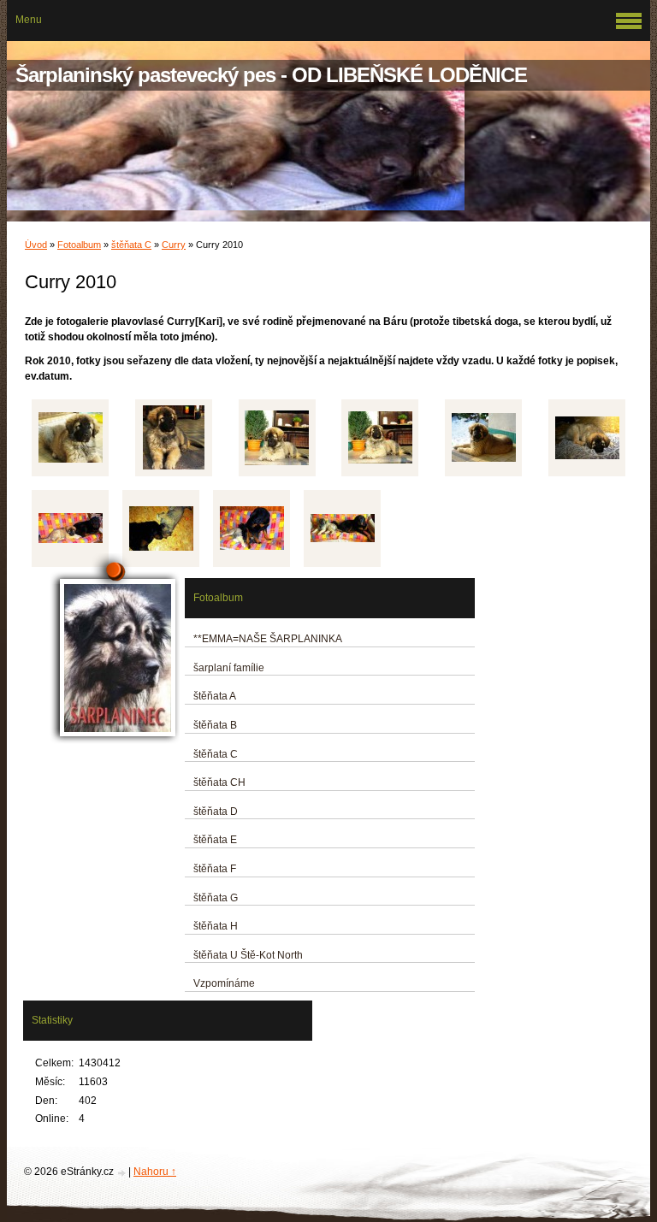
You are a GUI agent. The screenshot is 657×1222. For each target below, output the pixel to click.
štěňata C (131, 244)
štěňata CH (219, 782)
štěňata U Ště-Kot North (248, 955)
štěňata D (215, 812)
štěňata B (215, 725)
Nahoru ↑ (154, 1172)
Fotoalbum (79, 244)
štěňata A (214, 696)
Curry (174, 244)
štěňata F (214, 869)
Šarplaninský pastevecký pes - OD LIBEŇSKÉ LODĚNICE (271, 74)
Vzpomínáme (224, 983)
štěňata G (215, 898)
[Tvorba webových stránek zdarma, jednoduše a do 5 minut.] (122, 1173)
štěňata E (215, 840)
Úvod (36, 244)
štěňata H (215, 926)
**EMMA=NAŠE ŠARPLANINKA (267, 639)
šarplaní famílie (228, 668)
